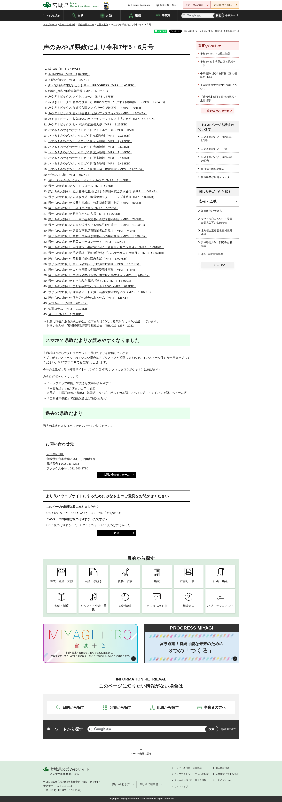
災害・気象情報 (194, 4)
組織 (138, 15)
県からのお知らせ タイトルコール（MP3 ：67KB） (82, 186)
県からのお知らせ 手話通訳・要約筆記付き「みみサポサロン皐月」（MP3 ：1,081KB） (106, 247)
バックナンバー (80, 425)
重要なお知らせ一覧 (218, 110)
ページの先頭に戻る (141, 753)
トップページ (50, 24)
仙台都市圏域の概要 (212, 169)
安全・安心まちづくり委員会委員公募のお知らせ (216, 220)
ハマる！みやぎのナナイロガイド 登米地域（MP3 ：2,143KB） (90, 158)
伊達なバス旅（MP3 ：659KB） (69, 174)
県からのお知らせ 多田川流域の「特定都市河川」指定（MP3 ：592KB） (96, 202)
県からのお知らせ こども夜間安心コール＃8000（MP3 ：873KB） (92, 286)
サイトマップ (181, 786)
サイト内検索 (184, 15)
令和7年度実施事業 (212, 254)
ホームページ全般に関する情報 (190, 780)
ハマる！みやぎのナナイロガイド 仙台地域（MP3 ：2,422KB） (90, 141)
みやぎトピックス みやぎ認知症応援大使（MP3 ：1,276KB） (88, 124)
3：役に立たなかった (108, 513)
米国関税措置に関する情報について (218, 87)
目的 (81, 15)
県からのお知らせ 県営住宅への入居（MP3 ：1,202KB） (85, 213)
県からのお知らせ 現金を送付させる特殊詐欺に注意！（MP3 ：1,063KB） (97, 225)
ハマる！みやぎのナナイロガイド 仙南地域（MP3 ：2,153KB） (90, 135)
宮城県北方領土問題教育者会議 (216, 244)
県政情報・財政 (86, 24)
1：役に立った (59, 513)
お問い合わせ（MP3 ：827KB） (69, 80)
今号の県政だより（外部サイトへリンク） (71, 369)
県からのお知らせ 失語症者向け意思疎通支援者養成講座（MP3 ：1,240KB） (98, 275)
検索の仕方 (233, 15)
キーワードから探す (65, 729)
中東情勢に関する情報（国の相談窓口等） (218, 75)
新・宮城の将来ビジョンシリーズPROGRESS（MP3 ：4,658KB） (92, 85)
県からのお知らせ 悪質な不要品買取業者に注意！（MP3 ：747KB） (93, 230)
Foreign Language (140, 5)
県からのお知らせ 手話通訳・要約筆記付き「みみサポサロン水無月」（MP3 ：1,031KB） (107, 252)
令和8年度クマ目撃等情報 (215, 53)
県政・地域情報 (67, 24)
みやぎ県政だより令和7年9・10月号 (218, 159)
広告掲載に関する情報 (227, 774)
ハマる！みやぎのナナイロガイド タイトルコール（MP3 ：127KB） (93, 130)
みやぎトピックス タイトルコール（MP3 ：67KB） (82, 96)
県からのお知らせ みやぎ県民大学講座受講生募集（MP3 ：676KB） (93, 269)
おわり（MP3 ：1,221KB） (66, 314)
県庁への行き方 (120, 784)
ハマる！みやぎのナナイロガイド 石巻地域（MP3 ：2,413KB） (90, 163)
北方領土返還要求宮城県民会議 (216, 232)
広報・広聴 (102, 24)
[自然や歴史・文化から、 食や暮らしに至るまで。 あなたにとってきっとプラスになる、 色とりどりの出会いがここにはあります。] (90, 654)
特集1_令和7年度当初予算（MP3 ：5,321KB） (79, 91)
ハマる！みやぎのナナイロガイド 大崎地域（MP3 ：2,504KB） (90, 146)
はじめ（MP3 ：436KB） (65, 68)
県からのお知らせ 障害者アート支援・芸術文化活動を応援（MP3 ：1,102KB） (100, 292)
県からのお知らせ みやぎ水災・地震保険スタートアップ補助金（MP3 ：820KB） (102, 197)
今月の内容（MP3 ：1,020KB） (69, 74)
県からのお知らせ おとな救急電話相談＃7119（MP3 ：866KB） (90, 280)
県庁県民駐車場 (149, 784)
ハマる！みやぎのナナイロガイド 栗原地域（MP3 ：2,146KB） (90, 152)
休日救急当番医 (223, 4)
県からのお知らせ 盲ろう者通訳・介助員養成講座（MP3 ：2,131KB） (94, 264)
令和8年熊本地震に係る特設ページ (218, 63)
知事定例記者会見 (211, 210)
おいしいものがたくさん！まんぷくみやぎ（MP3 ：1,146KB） (89, 180)
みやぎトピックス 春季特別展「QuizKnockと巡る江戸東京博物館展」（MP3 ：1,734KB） (107, 102)
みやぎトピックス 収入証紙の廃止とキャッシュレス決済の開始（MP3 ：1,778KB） (103, 119)
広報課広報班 (55, 454)
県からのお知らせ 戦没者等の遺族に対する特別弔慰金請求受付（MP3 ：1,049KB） (103, 191)
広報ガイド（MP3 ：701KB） (67, 303)
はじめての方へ (224, 780)
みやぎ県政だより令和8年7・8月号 (218, 139)
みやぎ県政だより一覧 (214, 148)
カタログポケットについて (60, 376)
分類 (109, 15)
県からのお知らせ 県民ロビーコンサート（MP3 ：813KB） (87, 241)
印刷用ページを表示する (200, 31)
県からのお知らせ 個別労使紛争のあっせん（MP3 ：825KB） (88, 297)
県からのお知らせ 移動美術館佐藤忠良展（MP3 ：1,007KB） (88, 258)
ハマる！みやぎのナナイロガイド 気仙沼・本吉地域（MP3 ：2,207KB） (96, 169)
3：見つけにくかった (116, 525)
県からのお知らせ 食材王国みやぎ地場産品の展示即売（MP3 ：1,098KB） (97, 236)
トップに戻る (53, 15)
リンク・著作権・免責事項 (188, 768)
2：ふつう (81, 513)
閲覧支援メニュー (169, 5)
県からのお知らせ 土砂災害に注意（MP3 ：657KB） (83, 208)
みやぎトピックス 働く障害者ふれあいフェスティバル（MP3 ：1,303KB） (97, 113)
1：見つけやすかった (63, 525)
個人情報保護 (222, 768)
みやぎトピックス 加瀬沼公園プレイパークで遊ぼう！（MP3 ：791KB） (96, 107)
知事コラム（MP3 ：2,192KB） (69, 308)
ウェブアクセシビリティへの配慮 (191, 774)
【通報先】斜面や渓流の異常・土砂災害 (218, 98)
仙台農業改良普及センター (216, 177)
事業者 (166, 15)
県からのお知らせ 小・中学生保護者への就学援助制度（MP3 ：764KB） (96, 219)
